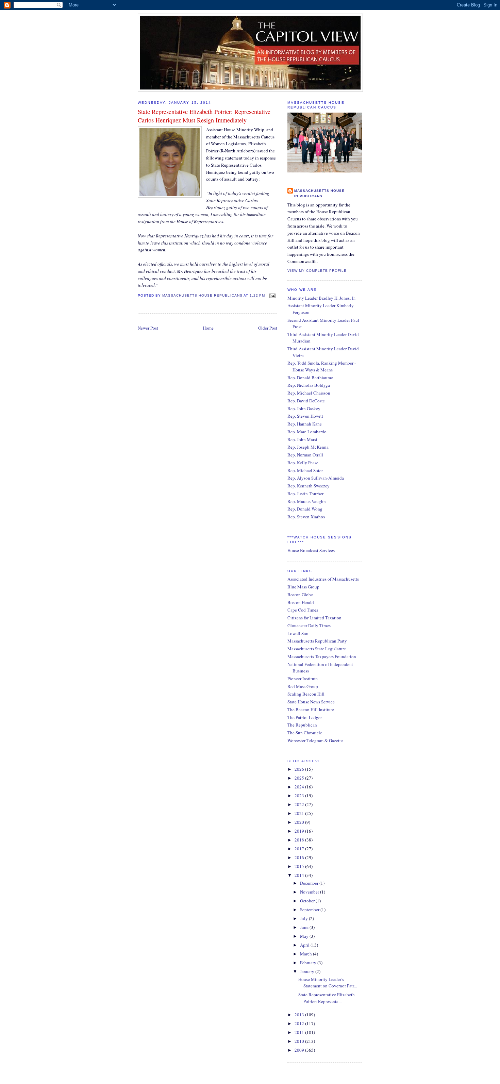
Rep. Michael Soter (305, 470)
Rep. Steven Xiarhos (306, 517)
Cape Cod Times (302, 610)
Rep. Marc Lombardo (307, 432)
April (305, 945)
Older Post (267, 328)
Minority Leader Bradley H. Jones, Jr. (321, 298)
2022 (300, 804)
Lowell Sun (298, 633)
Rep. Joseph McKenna (308, 447)
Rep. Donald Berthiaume (310, 377)
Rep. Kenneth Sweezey (308, 486)
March (306, 954)
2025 (300, 778)
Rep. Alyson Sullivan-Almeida (315, 478)
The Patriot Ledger (304, 717)
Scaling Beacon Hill (305, 694)
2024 (300, 787)
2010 (300, 1041)
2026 (300, 769)
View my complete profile (317, 270)
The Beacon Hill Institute (310, 709)
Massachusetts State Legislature (316, 649)
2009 (300, 1050)
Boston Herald (300, 602)
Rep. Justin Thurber (305, 493)
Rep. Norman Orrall (305, 455)
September (310, 909)
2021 (300, 813)
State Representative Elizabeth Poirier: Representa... (326, 997)
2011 (300, 1032)
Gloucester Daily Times (309, 625)
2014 (300, 875)
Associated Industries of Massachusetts (323, 579)
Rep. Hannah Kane (304, 424)
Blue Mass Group (303, 587)
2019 (300, 831)
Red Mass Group (302, 686)
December (309, 883)
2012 (300, 1023)
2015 (300, 866)
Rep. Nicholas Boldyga (308, 385)
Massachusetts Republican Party (317, 641)
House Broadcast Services (311, 550)
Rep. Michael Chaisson (308, 393)
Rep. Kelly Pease (302, 463)
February (308, 963)
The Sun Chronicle (304, 733)
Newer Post (148, 328)
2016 (300, 857)
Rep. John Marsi (302, 439)
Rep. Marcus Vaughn (306, 501)
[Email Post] (271, 295)
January (307, 971)
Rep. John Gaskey (303, 408)
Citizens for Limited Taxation (314, 618)
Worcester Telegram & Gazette (315, 740)
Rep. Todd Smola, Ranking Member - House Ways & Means (321, 366)
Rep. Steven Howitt (305, 416)
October (308, 901)
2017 (300, 849)
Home (208, 328)
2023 (300, 796)
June (305, 927)
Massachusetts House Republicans (319, 193)
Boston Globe (300, 594)
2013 (300, 1015)
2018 (300, 840)
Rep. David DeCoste (306, 401)
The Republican (302, 725)
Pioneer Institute (302, 679)
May (305, 936)
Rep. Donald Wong (304, 509)
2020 (300, 822)
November (310, 892)
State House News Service (311, 702)
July (304, 918)
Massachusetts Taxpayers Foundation (321, 656)
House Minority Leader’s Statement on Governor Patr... (327, 982)
